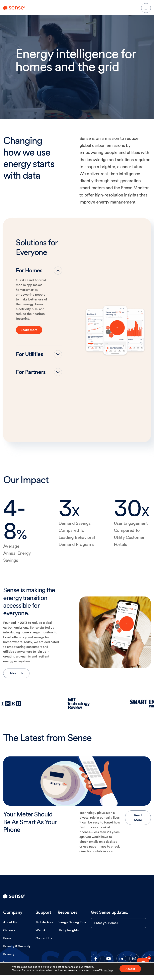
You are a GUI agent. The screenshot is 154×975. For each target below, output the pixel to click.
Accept (130, 968)
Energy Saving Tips (72, 922)
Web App (42, 930)
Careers (9, 930)
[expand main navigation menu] (146, 8)
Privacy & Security (17, 946)
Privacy (8, 954)
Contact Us (43, 938)
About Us (16, 673)
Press (7, 938)
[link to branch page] (14, 8)
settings (108, 970)
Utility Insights (68, 930)
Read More (138, 817)
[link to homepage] (14, 896)
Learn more (29, 330)
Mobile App (44, 922)
